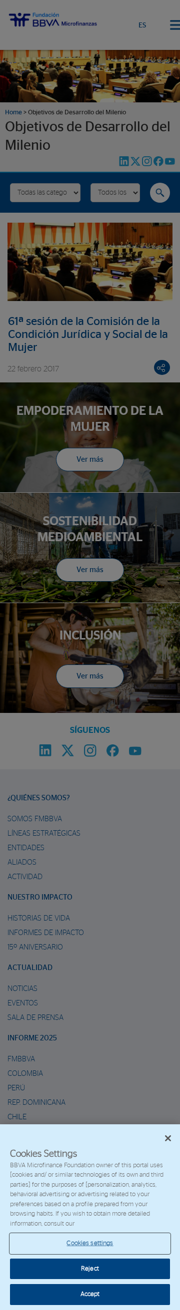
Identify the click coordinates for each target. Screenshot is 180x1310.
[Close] (168, 1138)
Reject (90, 1269)
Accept (90, 1294)
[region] (90, 1217)
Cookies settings (89, 1243)
